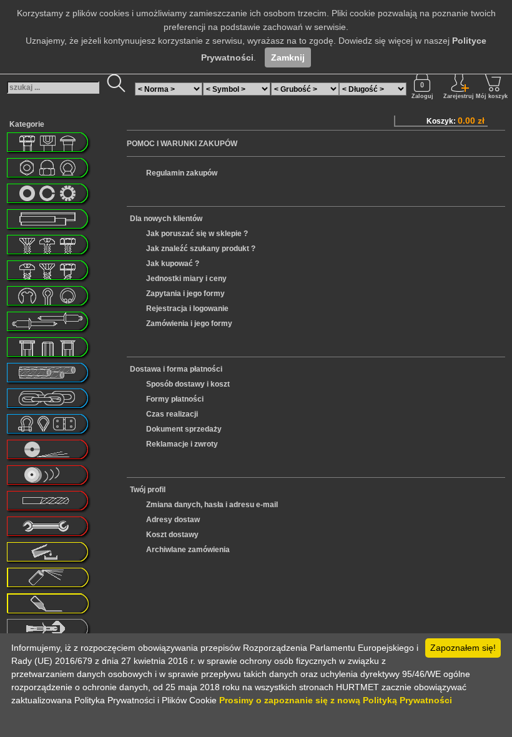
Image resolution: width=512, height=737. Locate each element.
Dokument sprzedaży (184, 429)
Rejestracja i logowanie (187, 308)
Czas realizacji (172, 414)
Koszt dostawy (172, 534)
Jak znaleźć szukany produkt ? (200, 248)
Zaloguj (422, 96)
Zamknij (288, 57)
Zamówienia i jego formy (189, 323)
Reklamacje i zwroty (182, 444)
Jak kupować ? (172, 263)
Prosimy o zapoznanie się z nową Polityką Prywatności (335, 700)
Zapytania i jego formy (185, 293)
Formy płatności (175, 399)
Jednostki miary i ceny (186, 278)
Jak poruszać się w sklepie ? (197, 233)
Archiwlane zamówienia (188, 549)
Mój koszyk (492, 96)
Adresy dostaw (173, 519)
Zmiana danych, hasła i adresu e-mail (212, 504)
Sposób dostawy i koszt (188, 384)
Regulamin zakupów (181, 173)
